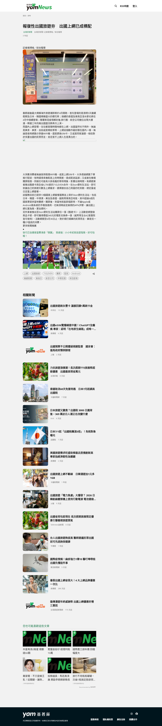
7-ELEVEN (48, 273)
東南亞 (39, 278)
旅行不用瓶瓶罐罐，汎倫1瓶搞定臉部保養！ (83, 677)
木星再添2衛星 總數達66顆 (33, 651)
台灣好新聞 (27, 32)
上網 (26, 273)
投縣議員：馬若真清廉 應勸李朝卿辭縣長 (59, 677)
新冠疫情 (73, 278)
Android (76, 273)
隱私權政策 (108, 719)
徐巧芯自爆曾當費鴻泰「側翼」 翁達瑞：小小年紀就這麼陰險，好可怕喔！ (59, 234)
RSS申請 (124, 6)
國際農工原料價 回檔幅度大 (84, 651)
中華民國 (62, 278)
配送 (66, 273)
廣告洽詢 (121, 719)
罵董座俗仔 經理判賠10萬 (59, 651)
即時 (29, 16)
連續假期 (28, 278)
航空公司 (50, 278)
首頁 (24, 16)
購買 (58, 273)
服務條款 (95, 719)
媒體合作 (133, 719)
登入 (135, 6)
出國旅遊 (36, 273)
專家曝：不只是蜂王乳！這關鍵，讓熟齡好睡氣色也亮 (33, 677)
